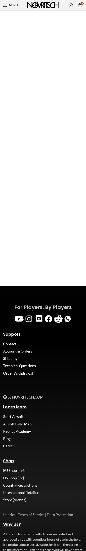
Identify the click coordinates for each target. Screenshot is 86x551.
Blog (7, 438)
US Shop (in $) (14, 478)
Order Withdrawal (18, 373)
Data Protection (60, 514)
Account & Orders (17, 351)
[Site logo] (43, 4)
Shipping (10, 358)
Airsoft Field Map (17, 424)
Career (8, 446)
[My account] (71, 5)
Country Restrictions (20, 485)
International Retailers (21, 492)
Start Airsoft (13, 416)
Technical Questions (19, 365)
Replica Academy (17, 431)
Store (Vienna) (14, 499)
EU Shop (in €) (14, 470)
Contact (9, 344)
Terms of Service (31, 514)
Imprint (9, 514)
